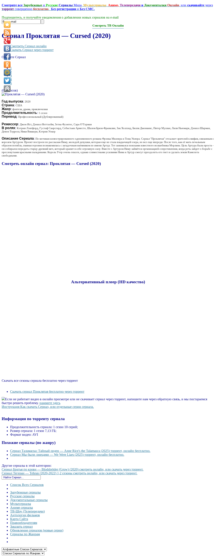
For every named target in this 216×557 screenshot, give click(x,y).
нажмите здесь (49, 403)
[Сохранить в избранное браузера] (7, 24)
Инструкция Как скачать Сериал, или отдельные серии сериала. (48, 407)
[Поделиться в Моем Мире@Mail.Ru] (7, 72)
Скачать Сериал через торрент (32, 50)
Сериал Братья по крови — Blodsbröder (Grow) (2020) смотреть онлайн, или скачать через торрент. (72, 469)
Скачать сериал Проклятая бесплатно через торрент (47, 391)
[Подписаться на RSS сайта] (7, 32)
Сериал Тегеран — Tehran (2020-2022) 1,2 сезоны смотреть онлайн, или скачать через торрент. (69, 473)
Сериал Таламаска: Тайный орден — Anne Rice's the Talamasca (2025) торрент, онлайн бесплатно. (80, 451)
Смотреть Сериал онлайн (28, 46)
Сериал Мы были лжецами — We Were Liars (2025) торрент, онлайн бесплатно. (67, 454)
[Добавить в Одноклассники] (7, 64)
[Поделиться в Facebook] (7, 56)
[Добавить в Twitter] (7, 80)
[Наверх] (7, 88)
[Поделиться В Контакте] (7, 48)
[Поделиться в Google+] (7, 40)
